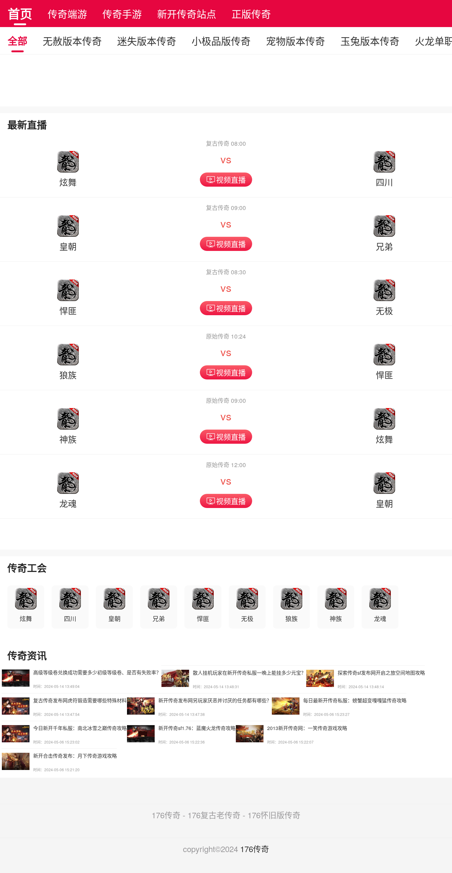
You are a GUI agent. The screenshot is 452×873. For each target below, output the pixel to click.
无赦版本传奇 (72, 41)
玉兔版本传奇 (369, 41)
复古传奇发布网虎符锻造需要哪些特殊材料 (80, 700)
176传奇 (254, 848)
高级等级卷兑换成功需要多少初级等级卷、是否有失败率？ (97, 672)
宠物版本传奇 (295, 41)
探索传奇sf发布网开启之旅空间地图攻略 (381, 672)
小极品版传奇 (221, 41)
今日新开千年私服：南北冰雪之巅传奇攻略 (80, 728)
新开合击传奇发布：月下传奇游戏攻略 (75, 755)
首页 (20, 13)
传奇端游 (67, 13)
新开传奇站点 (186, 13)
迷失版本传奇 (146, 41)
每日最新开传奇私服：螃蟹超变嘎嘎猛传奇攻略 (354, 700)
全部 (17, 41)
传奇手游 (122, 13)
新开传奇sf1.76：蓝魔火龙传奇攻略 (197, 728)
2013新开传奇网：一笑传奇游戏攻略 (307, 728)
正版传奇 (251, 13)
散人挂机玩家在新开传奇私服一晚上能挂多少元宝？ (249, 672)
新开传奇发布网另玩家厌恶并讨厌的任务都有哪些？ (215, 700)
